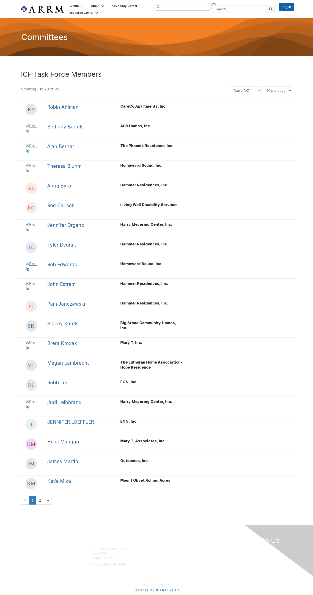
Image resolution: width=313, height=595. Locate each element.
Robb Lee (58, 383)
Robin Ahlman (63, 107)
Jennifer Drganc (65, 225)
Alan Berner (60, 146)
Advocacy (169, 555)
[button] (76, 5)
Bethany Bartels (65, 127)
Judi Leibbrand (64, 402)
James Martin (62, 461)
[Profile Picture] (31, 109)
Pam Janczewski (66, 304)
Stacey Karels (62, 323)
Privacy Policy (203, 562)
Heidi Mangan (63, 442)
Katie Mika (59, 481)
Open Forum (202, 555)
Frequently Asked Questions (201, 573)
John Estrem (61, 284)
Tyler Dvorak (61, 245)
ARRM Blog (201, 549)
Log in (286, 7)
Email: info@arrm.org (107, 571)
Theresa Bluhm (64, 166)
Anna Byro (59, 186)
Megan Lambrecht (68, 363)
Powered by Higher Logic (156, 589)
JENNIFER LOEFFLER (70, 422)
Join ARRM (170, 549)
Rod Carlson (61, 205)
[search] (158, 6)
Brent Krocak (62, 343)
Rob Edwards (62, 264)
